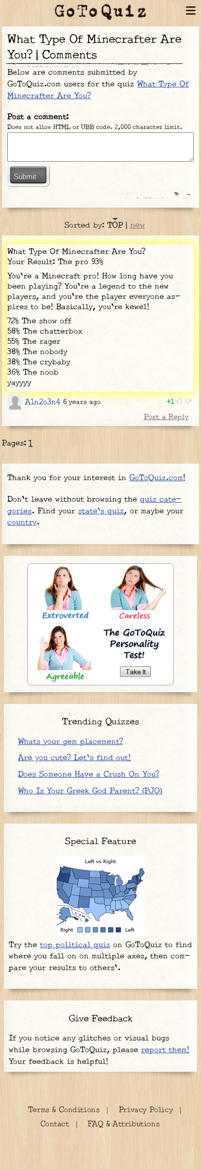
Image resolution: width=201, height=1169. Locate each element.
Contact (54, 1124)
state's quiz (101, 511)
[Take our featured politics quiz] (100, 896)
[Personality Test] (100, 624)
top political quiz (75, 945)
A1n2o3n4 (42, 402)
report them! (165, 1050)
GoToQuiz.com (156, 478)
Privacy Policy (146, 1110)
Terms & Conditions (64, 1110)
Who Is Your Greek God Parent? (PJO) (90, 791)
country (22, 522)
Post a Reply (166, 417)
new (137, 225)
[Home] (100, 12)
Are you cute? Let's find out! (74, 758)
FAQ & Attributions (124, 1124)
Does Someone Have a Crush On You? (88, 774)
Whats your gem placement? (70, 742)
